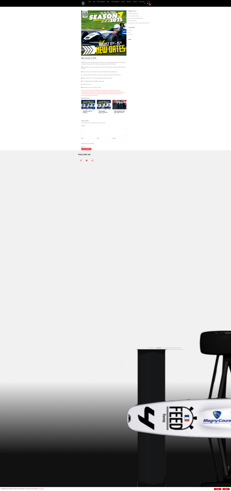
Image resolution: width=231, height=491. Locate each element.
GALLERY (123, 1)
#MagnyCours (106, 90)
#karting (108, 92)
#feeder (96, 95)
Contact (135, 1)
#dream (115, 92)
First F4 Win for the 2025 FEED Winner (136, 18)
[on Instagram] (92, 160)
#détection (120, 93)
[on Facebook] (81, 160)
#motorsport (83, 95)
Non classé (130, 34)
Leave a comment (94, 59)
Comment (83, 125)
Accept (217, 489)
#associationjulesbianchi (93, 93)
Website (114, 138)
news (108, 1)
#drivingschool (99, 92)
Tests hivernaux (115, 1)
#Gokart (94, 92)
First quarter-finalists (132, 20)
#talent (110, 90)
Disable (226, 489)
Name (82, 138)
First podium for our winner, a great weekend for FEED (139, 22)
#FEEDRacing (92, 90)
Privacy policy (41, 488)
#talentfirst (104, 92)
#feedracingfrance (85, 90)
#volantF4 (115, 93)
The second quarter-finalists (134, 15)
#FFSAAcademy (84, 93)
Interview (130, 30)
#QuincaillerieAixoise (105, 93)
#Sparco (101, 90)
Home (89, 1)
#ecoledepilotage (120, 92)
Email (98, 138)
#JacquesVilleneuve (116, 90)
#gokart (112, 92)
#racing (88, 95)
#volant (111, 93)
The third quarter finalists (133, 13)
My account (142, 1)
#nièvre (99, 93)
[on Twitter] (86, 160)
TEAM (94, 1)
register (129, 1)
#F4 (95, 90)
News (89, 59)
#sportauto (92, 95)
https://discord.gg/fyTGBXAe (95, 87)
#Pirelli (97, 90)
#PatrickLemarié (84, 92)
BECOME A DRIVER (101, 1)
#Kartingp (90, 92)
